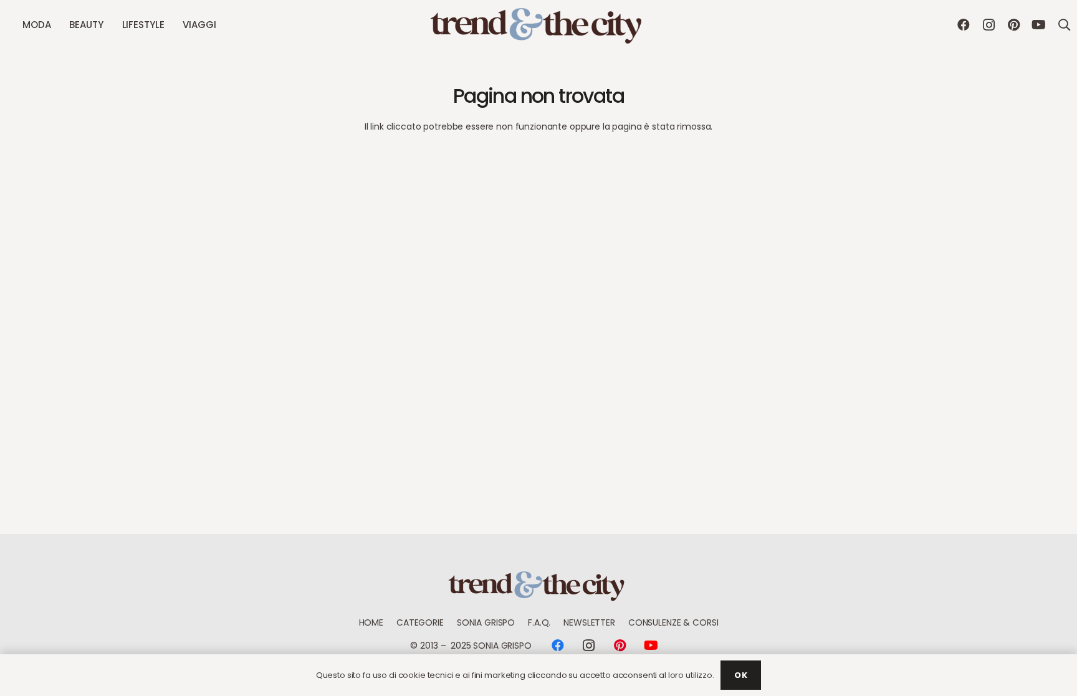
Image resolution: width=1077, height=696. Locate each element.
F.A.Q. (539, 622)
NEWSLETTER (589, 622)
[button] (56, 25)
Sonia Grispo (486, 622)
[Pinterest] (1013, 24)
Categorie (420, 622)
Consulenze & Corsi (673, 622)
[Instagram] (988, 24)
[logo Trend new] (538, 25)
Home (371, 622)
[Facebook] (963, 24)
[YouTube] (1038, 24)
